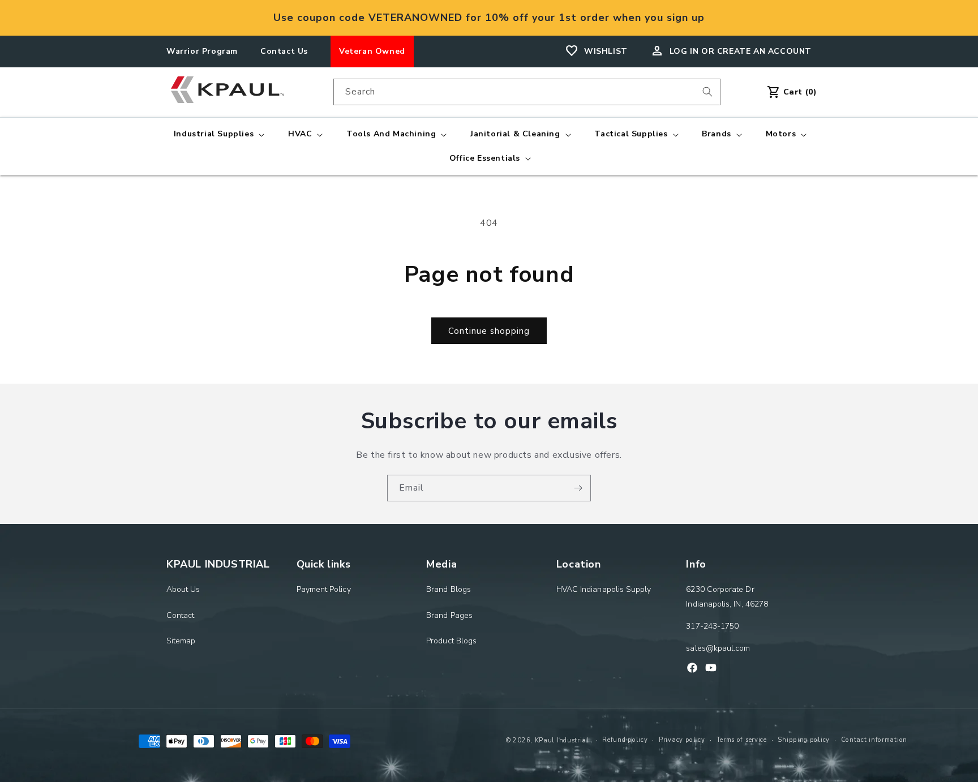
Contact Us (284, 51)
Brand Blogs (448, 589)
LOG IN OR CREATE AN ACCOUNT (741, 51)
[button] (218, 134)
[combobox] (527, 92)
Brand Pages (449, 615)
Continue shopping (489, 331)
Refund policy (624, 740)
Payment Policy (324, 589)
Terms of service (742, 740)
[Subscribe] (577, 488)
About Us (183, 589)
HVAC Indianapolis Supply (603, 589)
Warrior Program (202, 51)
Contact (180, 615)
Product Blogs (451, 640)
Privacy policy (682, 740)
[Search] (707, 91)
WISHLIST (606, 51)
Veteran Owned (372, 51)
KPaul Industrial (562, 740)
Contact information (874, 740)
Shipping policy (804, 740)
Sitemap (181, 640)
